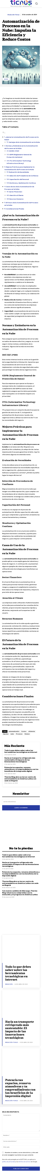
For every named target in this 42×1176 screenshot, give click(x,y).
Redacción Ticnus (13, 15)
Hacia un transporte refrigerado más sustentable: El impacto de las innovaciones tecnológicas (19, 760)
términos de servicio (25, 1161)
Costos (23, 731)
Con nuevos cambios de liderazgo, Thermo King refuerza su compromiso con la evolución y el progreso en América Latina (20, 892)
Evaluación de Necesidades (19, 172)
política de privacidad (8, 1161)
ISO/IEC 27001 (14, 151)
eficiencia (31, 731)
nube (12, 734)
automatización (14, 731)
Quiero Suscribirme (21, 808)
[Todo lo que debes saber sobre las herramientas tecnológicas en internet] (21, 949)
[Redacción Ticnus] (4, 15)
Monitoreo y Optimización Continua (22, 183)
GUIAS (6, 79)
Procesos (19, 734)
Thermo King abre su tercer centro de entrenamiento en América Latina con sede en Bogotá (20, 779)
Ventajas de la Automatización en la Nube (24, 142)
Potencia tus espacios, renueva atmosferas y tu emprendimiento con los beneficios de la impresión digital (21, 769)
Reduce (27, 734)
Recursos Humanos (16, 199)
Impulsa (5, 734)
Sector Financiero (15, 192)
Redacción (9, 984)
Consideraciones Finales (15, 209)
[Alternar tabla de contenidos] (3, 133)
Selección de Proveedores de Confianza (23, 176)
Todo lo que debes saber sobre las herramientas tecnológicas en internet (20, 751)
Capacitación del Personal (19, 179)
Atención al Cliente (16, 195)
